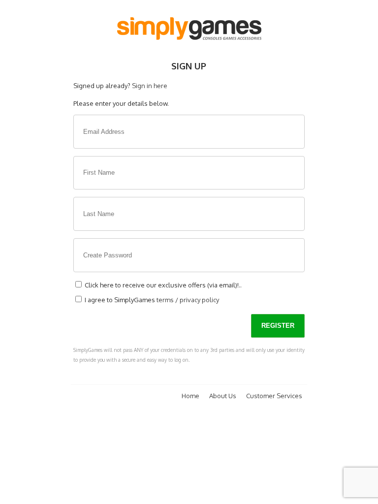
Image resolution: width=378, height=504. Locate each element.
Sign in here (149, 86)
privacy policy (199, 300)
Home (190, 396)
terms (165, 300)
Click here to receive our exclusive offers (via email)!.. (162, 285)
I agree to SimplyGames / (151, 300)
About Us (222, 396)
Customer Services (274, 396)
